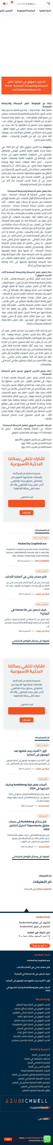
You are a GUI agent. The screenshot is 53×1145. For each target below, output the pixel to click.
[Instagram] (34, 650)
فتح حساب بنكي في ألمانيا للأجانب (26, 576)
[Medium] (21, 650)
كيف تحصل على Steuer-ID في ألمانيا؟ (30, 611)
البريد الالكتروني (26, 497)
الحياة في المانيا (42, 571)
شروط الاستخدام (34, 1140)
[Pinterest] (30, 650)
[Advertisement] (26, 47)
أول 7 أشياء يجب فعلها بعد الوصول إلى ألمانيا (31, 752)
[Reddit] (9, 650)
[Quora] (13, 650)
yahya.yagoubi (44, 889)
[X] (43, 650)
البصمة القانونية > (38, 1107)
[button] (8, 1139)
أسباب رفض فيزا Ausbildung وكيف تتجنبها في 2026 (27, 786)
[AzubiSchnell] (26, 4)
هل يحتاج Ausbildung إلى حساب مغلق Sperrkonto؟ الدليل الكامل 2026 (29, 825)
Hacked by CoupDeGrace (32, 543)
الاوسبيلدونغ (43, 779)
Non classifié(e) (41, 538)
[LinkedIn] (26, 650)
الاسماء (28, 889)
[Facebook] (47, 650)
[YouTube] (39, 650)
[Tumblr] (17, 650)
